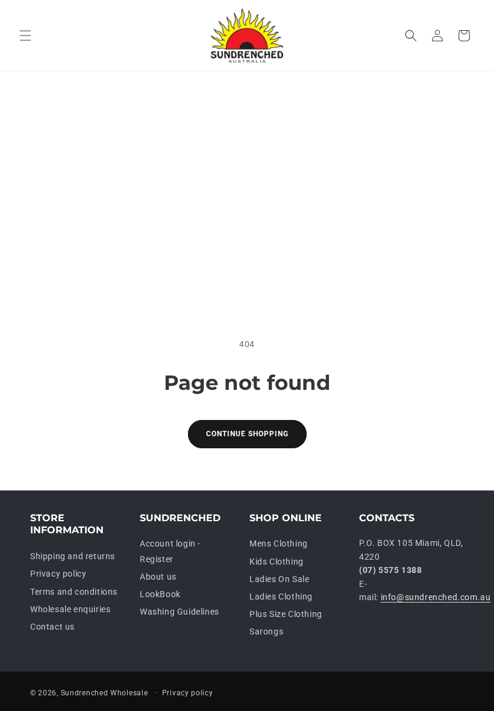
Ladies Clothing (281, 596)
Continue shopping (247, 434)
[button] (25, 35)
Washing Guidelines (179, 611)
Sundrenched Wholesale (104, 693)
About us (158, 576)
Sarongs (266, 631)
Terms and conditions (73, 592)
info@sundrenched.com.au (436, 597)
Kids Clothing (276, 561)
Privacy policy (58, 573)
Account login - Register (170, 551)
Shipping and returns (72, 556)
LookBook (160, 594)
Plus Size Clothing (285, 614)
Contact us (52, 626)
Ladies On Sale (279, 579)
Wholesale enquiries (70, 609)
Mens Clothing (278, 543)
